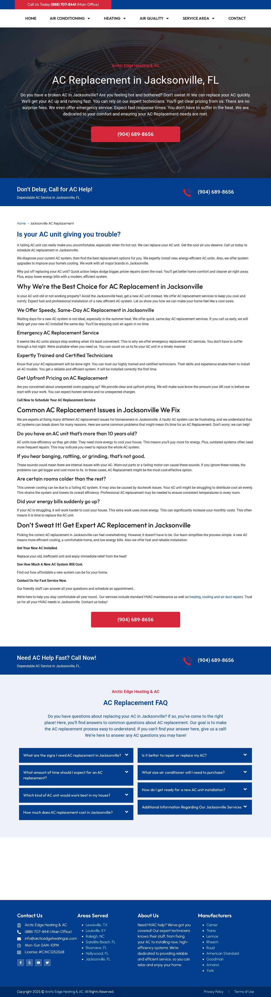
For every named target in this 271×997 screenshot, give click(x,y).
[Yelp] (29, 962)
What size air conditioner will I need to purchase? (183, 772)
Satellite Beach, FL (101, 942)
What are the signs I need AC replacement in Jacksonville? (72, 755)
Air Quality (151, 18)
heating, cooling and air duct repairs (216, 597)
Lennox (212, 936)
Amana (212, 965)
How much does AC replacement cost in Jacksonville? (68, 812)
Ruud (210, 947)
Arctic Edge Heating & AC (64, 992)
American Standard (222, 953)
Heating (112, 18)
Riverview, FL (96, 947)
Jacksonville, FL (98, 959)
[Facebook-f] (20, 962)
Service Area (196, 18)
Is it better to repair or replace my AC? (174, 755)
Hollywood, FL (97, 953)
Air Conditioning (67, 18)
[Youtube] (38, 962)
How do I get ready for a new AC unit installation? (183, 789)
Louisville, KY (96, 930)
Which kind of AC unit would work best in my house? (66, 795)
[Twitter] (47, 962)
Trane (211, 930)
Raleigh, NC (95, 936)
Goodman (215, 959)
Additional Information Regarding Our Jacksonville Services (192, 807)
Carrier (212, 925)
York (210, 970)
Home (30, 18)
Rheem (212, 942)
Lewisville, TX (97, 925)
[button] (76, 755)
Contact (237, 18)
